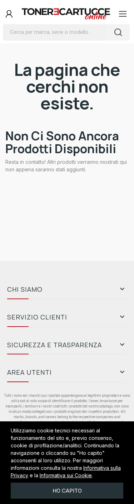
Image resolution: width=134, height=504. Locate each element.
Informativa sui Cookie (66, 475)
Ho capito (67, 490)
